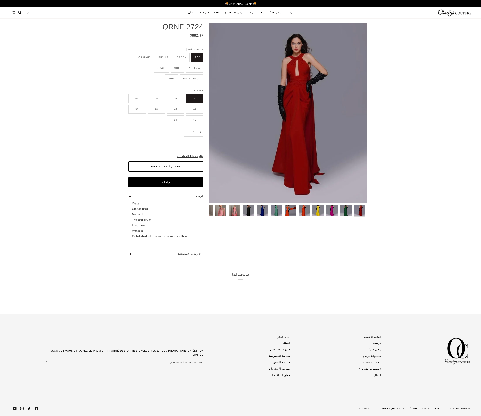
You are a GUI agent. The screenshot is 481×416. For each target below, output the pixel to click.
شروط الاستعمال (279, 349)
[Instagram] (22, 408)
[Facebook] (36, 408)
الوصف (199, 196)
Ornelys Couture (446, 408)
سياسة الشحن (281, 362)
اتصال (377, 375)
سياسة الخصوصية (279, 355)
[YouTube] (15, 408)
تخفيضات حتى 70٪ (370, 368)
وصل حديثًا (374, 349)
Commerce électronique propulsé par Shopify (394, 408)
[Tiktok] (29, 408)
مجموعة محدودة (371, 362)
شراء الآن (166, 182)
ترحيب (377, 342)
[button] (256, 12)
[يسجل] (43, 362)
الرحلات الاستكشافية (188, 254)
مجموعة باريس (372, 355)
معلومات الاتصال (280, 375)
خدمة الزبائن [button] (283, 337)
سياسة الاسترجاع (279, 368)
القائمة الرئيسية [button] (372, 337)
